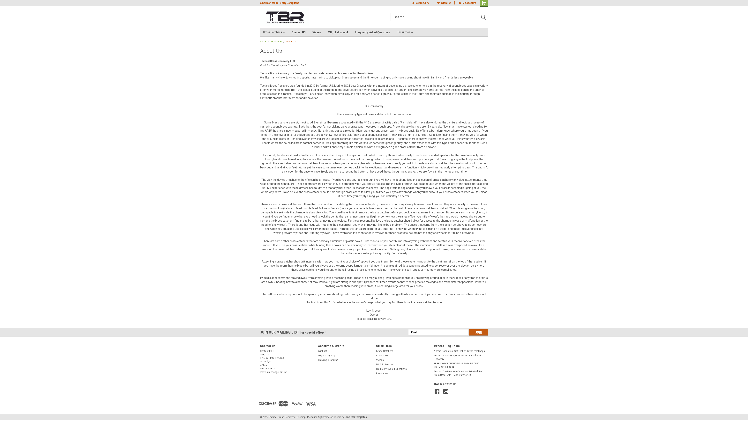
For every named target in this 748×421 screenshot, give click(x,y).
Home (263, 41)
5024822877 (422, 2)
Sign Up (331, 355)
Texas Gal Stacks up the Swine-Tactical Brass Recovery (458, 357)
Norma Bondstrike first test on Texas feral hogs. (459, 351)
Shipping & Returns (328, 360)
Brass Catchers (272, 32)
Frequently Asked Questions (372, 32)
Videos (316, 32)
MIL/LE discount (338, 32)
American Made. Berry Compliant (279, 2)
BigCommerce (325, 417)
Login (321, 355)
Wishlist (446, 2)
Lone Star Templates (356, 417)
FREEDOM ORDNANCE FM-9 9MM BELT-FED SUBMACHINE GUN (456, 365)
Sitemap (301, 417)
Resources (404, 32)
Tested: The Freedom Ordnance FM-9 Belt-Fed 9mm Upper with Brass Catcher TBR (458, 373)
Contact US (299, 32)
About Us (291, 41)
